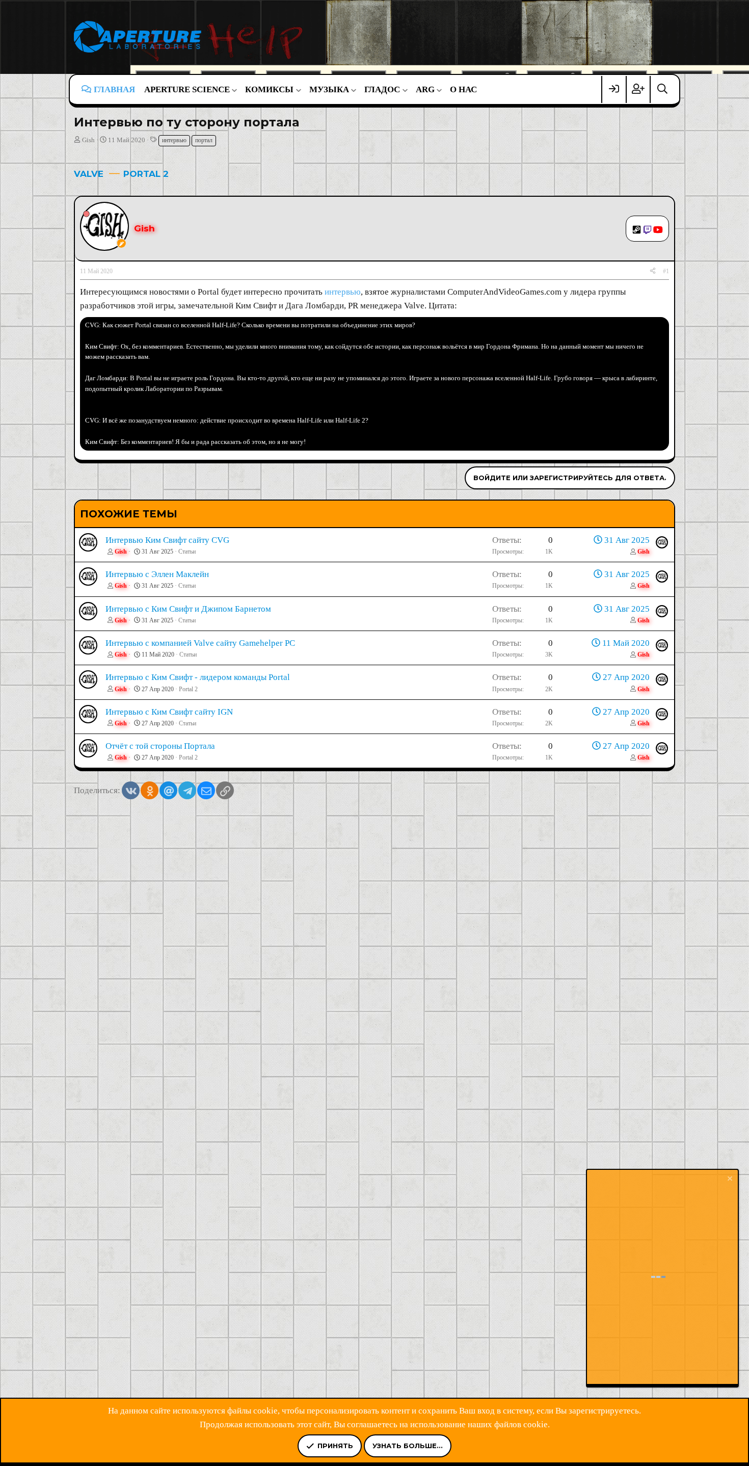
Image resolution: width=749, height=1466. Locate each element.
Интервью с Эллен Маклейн (157, 574)
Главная (114, 89)
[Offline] (86, 213)
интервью (174, 140)
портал (203, 140)
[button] (190, 89)
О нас (463, 89)
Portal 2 (188, 689)
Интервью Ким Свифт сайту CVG (167, 540)
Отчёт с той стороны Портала (160, 746)
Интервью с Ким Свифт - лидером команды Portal (197, 677)
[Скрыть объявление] (729, 1180)
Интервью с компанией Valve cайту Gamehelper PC (200, 643)
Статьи (187, 551)
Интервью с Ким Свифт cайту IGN (169, 712)
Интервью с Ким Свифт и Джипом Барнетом (188, 609)
